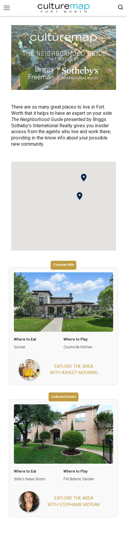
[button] (80, 196)
